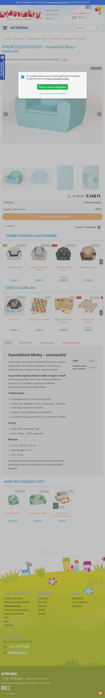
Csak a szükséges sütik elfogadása (52, 93)
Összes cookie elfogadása (52, 87)
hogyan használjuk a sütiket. (57, 78)
